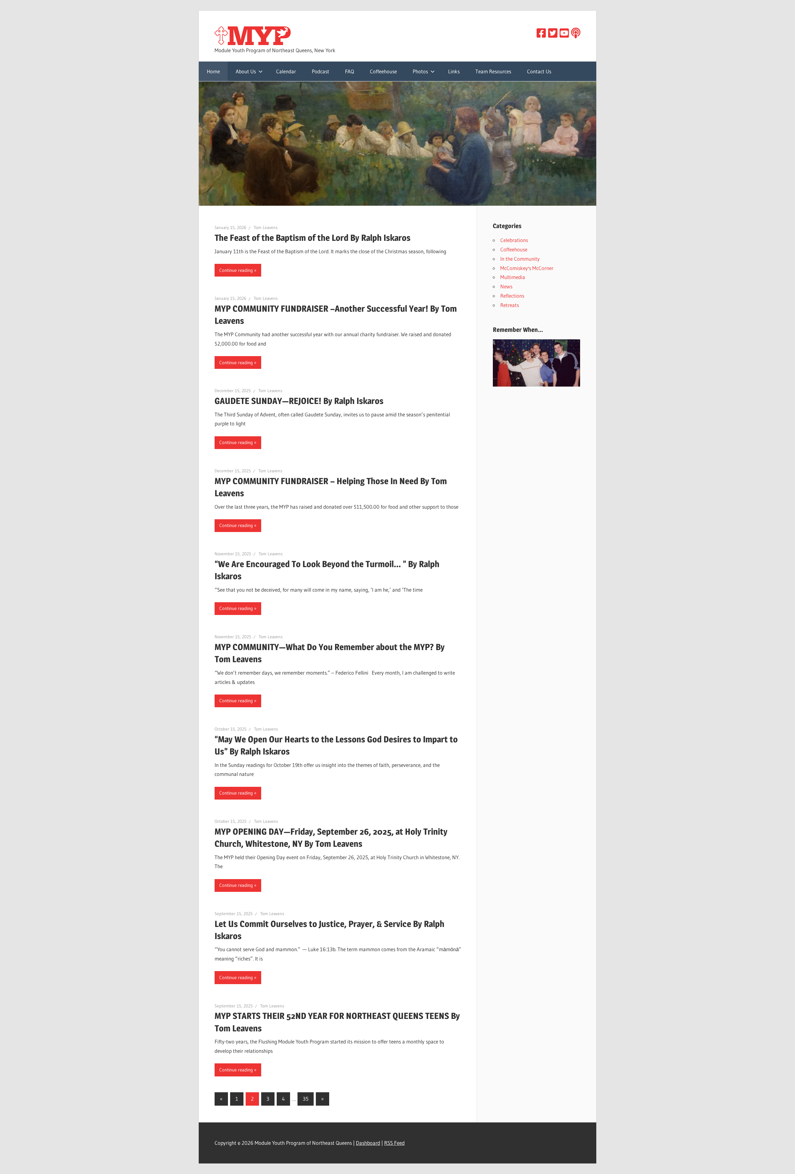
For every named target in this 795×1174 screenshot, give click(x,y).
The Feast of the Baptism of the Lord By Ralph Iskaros (313, 237)
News (506, 286)
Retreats (509, 305)
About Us (246, 71)
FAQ (349, 71)
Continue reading (236, 270)
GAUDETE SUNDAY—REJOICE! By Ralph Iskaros (299, 401)
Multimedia (512, 277)
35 (305, 1098)
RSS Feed (394, 1143)
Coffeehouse (383, 71)
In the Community (520, 258)
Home (213, 71)
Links (454, 71)
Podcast (320, 71)
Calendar (286, 71)
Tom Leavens (266, 227)
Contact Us (539, 71)
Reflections (512, 295)
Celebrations (514, 240)
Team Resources (493, 71)
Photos (420, 71)
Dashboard (368, 1143)
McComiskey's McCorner (526, 268)
